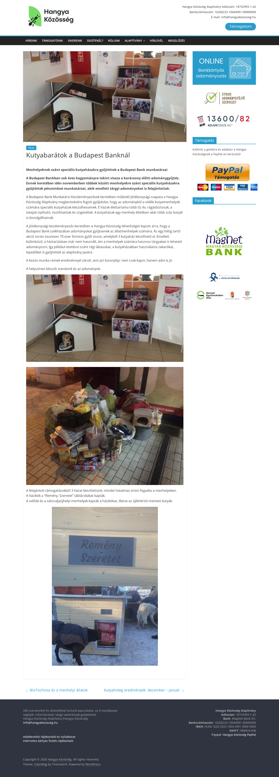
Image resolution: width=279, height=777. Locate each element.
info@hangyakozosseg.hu (40, 723)
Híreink (31, 40)
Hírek (31, 147)
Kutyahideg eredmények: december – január (144, 690)
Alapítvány (133, 40)
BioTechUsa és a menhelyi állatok (56, 690)
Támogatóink (52, 40)
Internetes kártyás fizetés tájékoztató (48, 741)
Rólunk (114, 40)
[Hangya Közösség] (50, 16)
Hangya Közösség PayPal (239, 735)
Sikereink (75, 40)
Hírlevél (156, 40)
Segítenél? (95, 40)
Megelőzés (176, 40)
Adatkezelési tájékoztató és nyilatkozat (49, 737)
